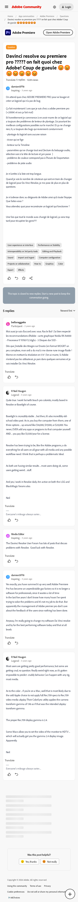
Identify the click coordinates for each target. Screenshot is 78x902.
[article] (39, 350)
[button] (6, 7)
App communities (26, 16)
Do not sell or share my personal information (47, 891)
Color (60, 263)
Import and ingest (26, 257)
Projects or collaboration (19, 263)
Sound (10, 257)
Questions (64, 16)
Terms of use (35, 885)
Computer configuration (49, 257)
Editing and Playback (51, 251)
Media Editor (17, 534)
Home (10, 16)
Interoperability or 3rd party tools (23, 251)
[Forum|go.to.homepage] (27, 7)
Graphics (50, 263)
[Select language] (55, 7)
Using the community (17, 885)
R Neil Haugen (18, 390)
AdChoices (15, 897)
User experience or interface (20, 245)
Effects (21, 270)
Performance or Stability (49, 245)
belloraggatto (18, 322)
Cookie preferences (15, 891)
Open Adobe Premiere (58, 32)
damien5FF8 (17, 86)
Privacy (47, 885)
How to (37, 263)
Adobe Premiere (47, 16)
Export (10, 270)
